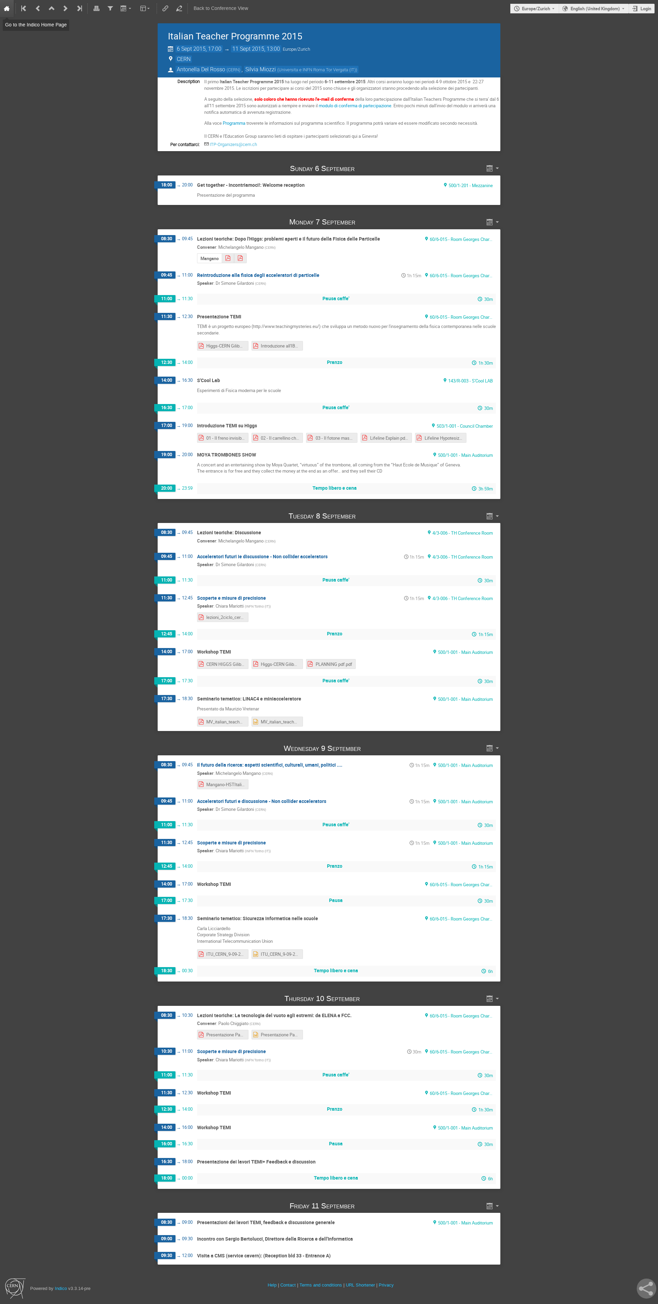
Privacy (386, 1285)
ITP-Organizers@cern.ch (233, 144)
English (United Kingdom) (595, 8)
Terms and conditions (321, 1285)
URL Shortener (360, 1285)
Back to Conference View (221, 8)
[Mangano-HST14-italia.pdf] (228, 258)
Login (646, 8)
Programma (234, 123)
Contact (288, 1285)
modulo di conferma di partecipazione (355, 105)
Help (272, 1285)
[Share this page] (646, 1288)
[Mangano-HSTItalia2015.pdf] (240, 258)
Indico (61, 1288)
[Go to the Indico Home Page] (7, 8)
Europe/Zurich (536, 8)
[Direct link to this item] (364, 168)
